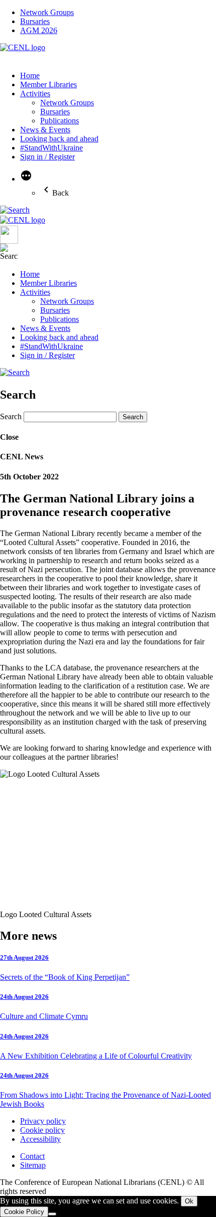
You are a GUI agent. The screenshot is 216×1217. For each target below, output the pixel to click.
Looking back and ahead (59, 138)
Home (30, 75)
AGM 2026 (38, 30)
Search (11, 416)
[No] (52, 1213)
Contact (32, 1156)
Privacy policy (43, 1121)
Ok (189, 1201)
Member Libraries (48, 84)
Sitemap (33, 1165)
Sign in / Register (47, 156)
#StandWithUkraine (51, 147)
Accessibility (40, 1139)
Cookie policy (42, 1130)
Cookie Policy (24, 1211)
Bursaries (35, 21)
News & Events (45, 129)
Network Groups (47, 12)
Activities (35, 93)
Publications (59, 120)
